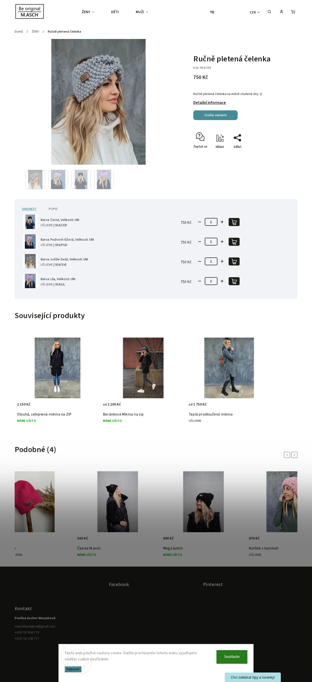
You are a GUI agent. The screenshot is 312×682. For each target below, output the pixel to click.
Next (295, 455)
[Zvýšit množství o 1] (222, 222)
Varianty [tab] (29, 209)
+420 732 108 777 (27, 638)
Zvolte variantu (215, 115)
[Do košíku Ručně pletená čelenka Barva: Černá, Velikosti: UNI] (234, 222)
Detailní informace (209, 103)
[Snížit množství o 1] (199, 222)
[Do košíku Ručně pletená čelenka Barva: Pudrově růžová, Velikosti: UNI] (234, 242)
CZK (253, 12)
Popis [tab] (53, 209)
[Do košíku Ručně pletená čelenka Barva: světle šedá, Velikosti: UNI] (234, 261)
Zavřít (276, 155)
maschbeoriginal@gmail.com (35, 626)
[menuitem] (92, 12)
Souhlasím (232, 656)
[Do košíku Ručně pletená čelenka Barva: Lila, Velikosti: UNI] (234, 281)
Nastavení (73, 669)
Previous (288, 455)
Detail (89, 407)
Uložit (205, 155)
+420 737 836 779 (27, 632)
